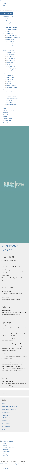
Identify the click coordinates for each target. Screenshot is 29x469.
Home (3, 403)
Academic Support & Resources (14, 44)
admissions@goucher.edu (15, 464)
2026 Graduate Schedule (9, 409)
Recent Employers (11, 94)
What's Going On (10, 60)
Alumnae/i (5, 114)
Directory (5, 458)
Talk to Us (9, 31)
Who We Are (9, 75)
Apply (4, 3)
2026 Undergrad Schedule (9, 406)
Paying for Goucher (11, 23)
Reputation (9, 102)
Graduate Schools (11, 96)
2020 (3, 429)
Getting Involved (10, 62)
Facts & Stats (10, 77)
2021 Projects (6, 427)
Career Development (11, 98)
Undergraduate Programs (13, 37)
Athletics (8, 64)
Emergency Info (11, 466)
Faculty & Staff (7, 120)
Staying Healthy (10, 58)
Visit (7, 21)
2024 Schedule (6, 415)
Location (8, 81)
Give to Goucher (7, 123)
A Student (8, 16)
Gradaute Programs (8, 447)
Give (4, 5)
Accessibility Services (11, 69)
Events (5, 445)
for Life (7, 90)
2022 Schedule (6, 421)
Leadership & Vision (11, 87)
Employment (6, 451)
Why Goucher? (10, 79)
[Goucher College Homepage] (6, 1)
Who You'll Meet (10, 54)
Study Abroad (10, 39)
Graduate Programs (11, 29)
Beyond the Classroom (12, 42)
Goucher (8, 50)
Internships (9, 100)
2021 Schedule (6, 424)
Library (5, 454)
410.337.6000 (3, 464)
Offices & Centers (11, 85)
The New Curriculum (11, 35)
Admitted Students (11, 27)
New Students (10, 71)
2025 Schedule (6, 412)
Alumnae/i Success (11, 104)
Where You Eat (10, 56)
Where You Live (10, 52)
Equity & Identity (10, 67)
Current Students (7, 118)
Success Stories (10, 92)
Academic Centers (11, 46)
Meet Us (8, 25)
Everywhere (8, 33)
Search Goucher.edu (6, 10)
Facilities (8, 83)
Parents (5, 116)
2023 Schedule (6, 418)
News (4, 443)
